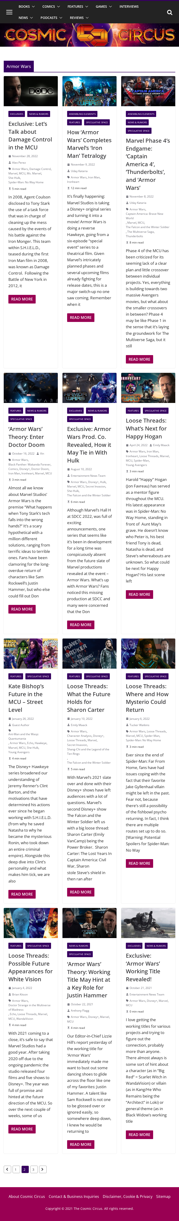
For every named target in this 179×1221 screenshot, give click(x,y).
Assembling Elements (82, 114)
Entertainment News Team (88, 476)
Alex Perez (19, 163)
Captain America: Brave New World (144, 216)
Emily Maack (161, 445)
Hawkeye (41, 743)
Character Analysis (79, 736)
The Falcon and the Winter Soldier (147, 227)
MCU (22, 173)
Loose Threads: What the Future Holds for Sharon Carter (88, 697)
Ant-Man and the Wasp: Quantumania (23, 736)
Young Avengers (136, 465)
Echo (30, 743)
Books (24, 6)
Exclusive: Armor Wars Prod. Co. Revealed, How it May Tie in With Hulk (89, 444)
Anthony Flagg (80, 1011)
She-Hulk (14, 178)
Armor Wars (20, 169)
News (23, 17)
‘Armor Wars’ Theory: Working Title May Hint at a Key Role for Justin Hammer (88, 979)
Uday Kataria (79, 171)
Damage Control (40, 169)
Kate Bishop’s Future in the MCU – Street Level (26, 697)
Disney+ (24, 469)
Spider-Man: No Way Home (26, 182)
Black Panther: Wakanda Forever (29, 464)
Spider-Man (141, 460)
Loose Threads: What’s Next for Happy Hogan (146, 428)
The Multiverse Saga (140, 232)
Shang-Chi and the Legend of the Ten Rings (88, 751)
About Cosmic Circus (27, 1196)
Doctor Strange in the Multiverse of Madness (29, 1007)
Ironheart (73, 182)
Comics (48, 6)
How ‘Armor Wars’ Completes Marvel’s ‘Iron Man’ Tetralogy (89, 143)
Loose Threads (148, 456)
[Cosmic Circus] (89, 26)
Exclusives (16, 114)
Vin (42, 453)
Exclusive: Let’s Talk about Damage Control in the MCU (30, 135)
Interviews (129, 6)
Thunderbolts (134, 236)
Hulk (103, 482)
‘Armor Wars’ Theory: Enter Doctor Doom (26, 436)
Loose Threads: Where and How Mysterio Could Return (147, 697)
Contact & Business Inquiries (74, 1196)
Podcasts (49, 17)
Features (75, 6)
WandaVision (24, 1019)
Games (101, 6)
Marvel (12, 173)
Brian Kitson (20, 994)
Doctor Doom (40, 469)
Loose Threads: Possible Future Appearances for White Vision (30, 967)
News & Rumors (38, 114)
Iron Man (94, 177)
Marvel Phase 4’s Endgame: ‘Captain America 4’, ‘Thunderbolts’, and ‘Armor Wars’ (148, 164)
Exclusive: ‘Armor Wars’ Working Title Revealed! (143, 967)
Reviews (77, 17)
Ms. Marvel (34, 173)
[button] (32, 6)
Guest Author (20, 725)
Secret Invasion (95, 486)
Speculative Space (97, 122)
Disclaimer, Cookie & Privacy (127, 1196)
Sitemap (163, 1196)
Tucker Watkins (139, 725)
